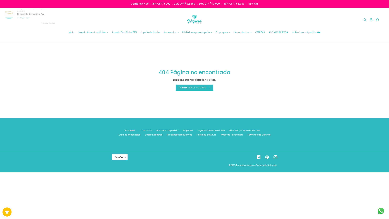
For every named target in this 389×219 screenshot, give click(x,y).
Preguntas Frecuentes (179, 134)
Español (119, 157)
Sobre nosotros (153, 134)
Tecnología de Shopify (266, 165)
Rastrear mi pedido (167, 130)
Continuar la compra (192, 87)
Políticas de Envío (206, 134)
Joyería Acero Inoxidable (211, 130)
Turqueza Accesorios (246, 165)
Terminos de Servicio (259, 134)
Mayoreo (188, 130)
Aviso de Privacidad (232, 134)
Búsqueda (130, 130)
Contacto (146, 130)
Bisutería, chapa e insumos (244, 130)
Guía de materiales (129, 134)
